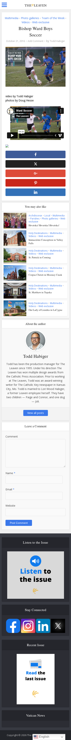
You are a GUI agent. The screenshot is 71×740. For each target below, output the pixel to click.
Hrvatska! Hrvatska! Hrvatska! (44, 225)
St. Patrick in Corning (40, 257)
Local (47, 215)
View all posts (35, 413)
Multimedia (11, 18)
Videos (26, 22)
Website (10, 505)
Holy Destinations (38, 233)
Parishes (34, 218)
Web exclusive (40, 22)
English (43, 736)
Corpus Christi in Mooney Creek (45, 274)
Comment (11, 436)
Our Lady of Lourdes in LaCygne (45, 310)
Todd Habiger (57, 41)
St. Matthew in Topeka (40, 292)
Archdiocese (35, 215)
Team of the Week (53, 18)
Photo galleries (30, 18)
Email (9, 489)
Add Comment (35, 41)
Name (10, 473)
